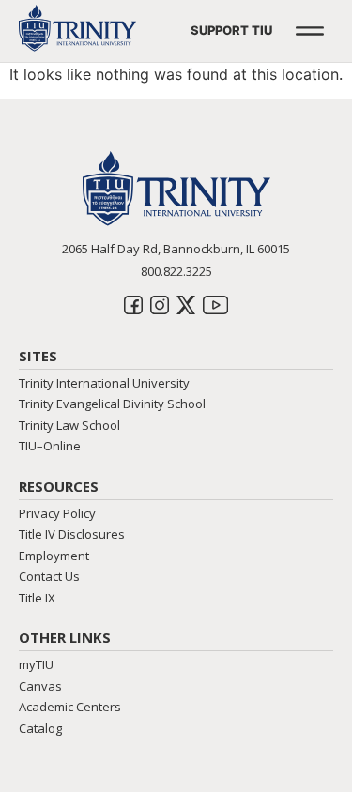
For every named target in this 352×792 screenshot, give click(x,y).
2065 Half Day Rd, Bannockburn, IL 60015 (176, 248)
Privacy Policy (57, 513)
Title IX (37, 597)
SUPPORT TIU (231, 30)
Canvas (40, 686)
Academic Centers (70, 706)
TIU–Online (50, 445)
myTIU (36, 664)
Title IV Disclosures (72, 533)
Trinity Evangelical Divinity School (112, 403)
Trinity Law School (69, 425)
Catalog (40, 728)
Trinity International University (104, 382)
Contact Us (49, 576)
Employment (54, 555)
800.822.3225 (176, 271)
